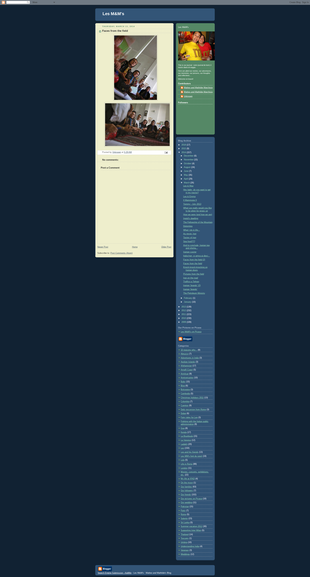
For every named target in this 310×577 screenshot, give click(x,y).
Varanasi (185, 550)
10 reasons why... (189, 350)
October (188, 163)
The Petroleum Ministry (194, 293)
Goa (183, 428)
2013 (184, 307)
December (189, 156)
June (186, 171)
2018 (184, 145)
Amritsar (185, 374)
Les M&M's (113, 13)
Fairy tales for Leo (189, 417)
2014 (184, 152)
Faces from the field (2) (194, 260)
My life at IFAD (188, 479)
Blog (183, 386)
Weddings (185, 554)
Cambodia (185, 394)
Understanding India (190, 546)
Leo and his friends (189, 452)
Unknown (188, 96)
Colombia (185, 401)
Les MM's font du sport (191, 456)
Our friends (186, 495)
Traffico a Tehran (191, 282)
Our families (186, 487)
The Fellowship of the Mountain (197, 222)
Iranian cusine (189, 252)
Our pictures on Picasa (191, 499)
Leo (182, 448)
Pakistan (185, 506)
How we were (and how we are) (197, 214)
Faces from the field (192, 263)
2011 (184, 314)
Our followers (187, 491)
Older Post (166, 247)
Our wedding (186, 502)
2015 (184, 148)
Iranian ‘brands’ (190, 289)
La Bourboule (187, 436)
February (188, 298)
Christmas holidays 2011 (192, 398)
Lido (183, 460)
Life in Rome (186, 464)
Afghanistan (186, 366)
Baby (183, 382)
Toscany (185, 538)
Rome (183, 514)
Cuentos (184, 405)
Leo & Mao (188, 186)
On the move (187, 483)
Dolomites (188, 226)
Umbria (184, 542)
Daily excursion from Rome (193, 409)
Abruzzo (184, 354)
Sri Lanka (185, 522)
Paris (183, 510)
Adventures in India (190, 358)
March (187, 183)
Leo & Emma (189, 196)
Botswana (185, 389)
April (186, 179)
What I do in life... (191, 230)
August (187, 167)
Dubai (183, 413)
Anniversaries (187, 378)
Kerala (184, 432)
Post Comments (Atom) (121, 253)
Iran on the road (190, 278)
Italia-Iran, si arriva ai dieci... (196, 256)
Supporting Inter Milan (191, 530)
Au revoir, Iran (189, 234)
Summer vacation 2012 (191, 526)
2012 (184, 310)
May (186, 175)
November (189, 160)
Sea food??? (189, 241)
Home (135, 247)
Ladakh (184, 444)
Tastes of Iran (189, 238)
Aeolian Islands (188, 362)
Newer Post (102, 247)
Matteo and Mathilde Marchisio (198, 88)
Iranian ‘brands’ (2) (192, 285)
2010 (184, 318)
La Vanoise (186, 440)
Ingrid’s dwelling (190, 218)
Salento (184, 518)
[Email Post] (166, 152)
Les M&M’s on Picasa (191, 332)
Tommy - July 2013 (192, 204)
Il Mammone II (190, 200)
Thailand (185, 534)
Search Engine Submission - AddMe (114, 573)
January (188, 302)
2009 (184, 322)
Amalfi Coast (187, 370)
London (184, 468)
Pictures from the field (193, 274)
